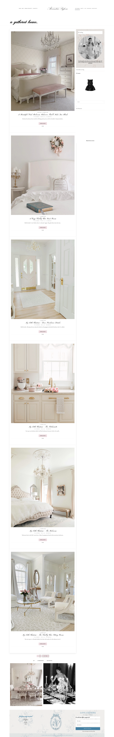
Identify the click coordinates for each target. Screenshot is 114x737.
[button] (77, 356)
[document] (57, 368)
